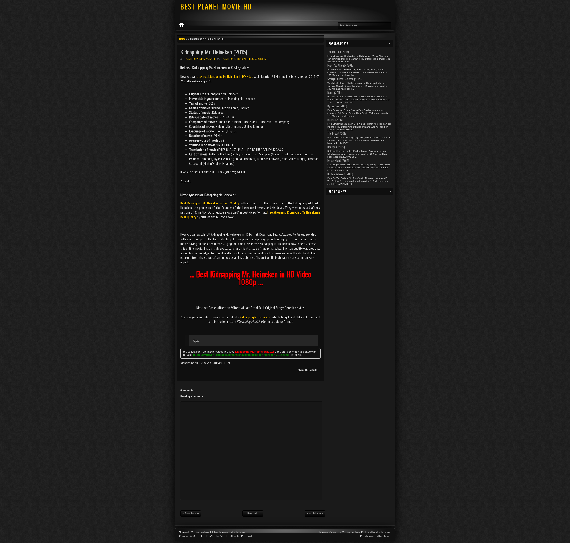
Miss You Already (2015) (340, 65)
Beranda (252, 513)
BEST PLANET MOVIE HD (216, 6)
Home (182, 39)
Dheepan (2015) (336, 147)
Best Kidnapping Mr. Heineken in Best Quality (209, 203)
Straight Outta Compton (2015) (344, 79)
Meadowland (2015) (338, 160)
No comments (259, 59)
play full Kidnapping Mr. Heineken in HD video (225, 76)
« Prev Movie (190, 513)
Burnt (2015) (334, 92)
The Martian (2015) (338, 51)
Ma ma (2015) (335, 119)
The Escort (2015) (337, 133)
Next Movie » (315, 513)
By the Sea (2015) (337, 106)
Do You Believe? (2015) (340, 174)
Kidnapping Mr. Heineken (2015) (213, 51)
